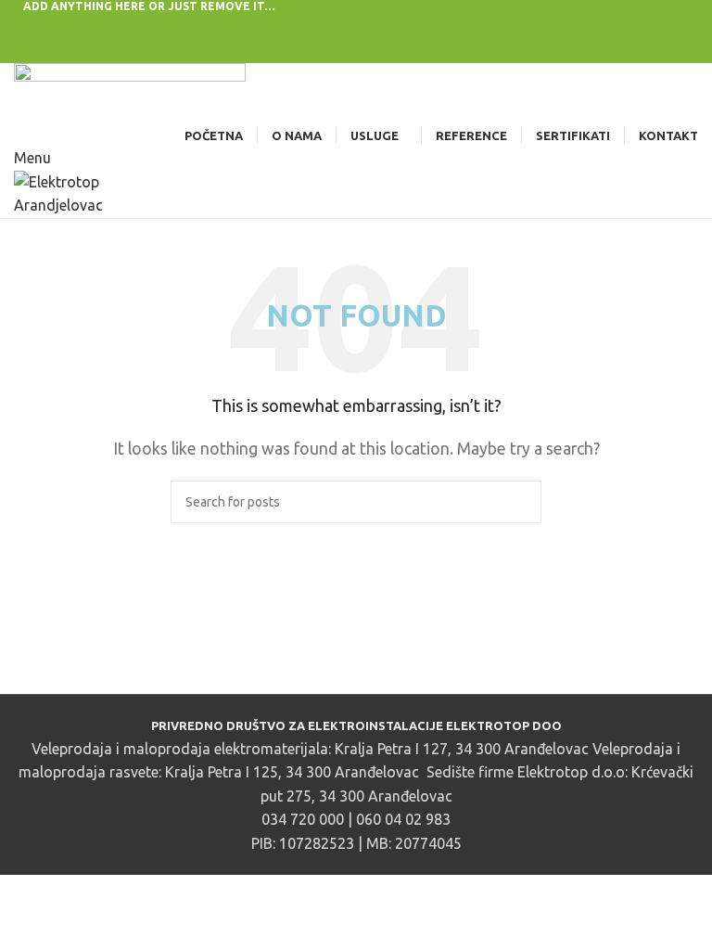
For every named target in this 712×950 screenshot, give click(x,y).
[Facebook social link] (313, 25)
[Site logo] (130, 91)
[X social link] (335, 25)
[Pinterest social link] (356, 25)
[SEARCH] (520, 502)
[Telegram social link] (399, 25)
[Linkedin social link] (377, 25)
